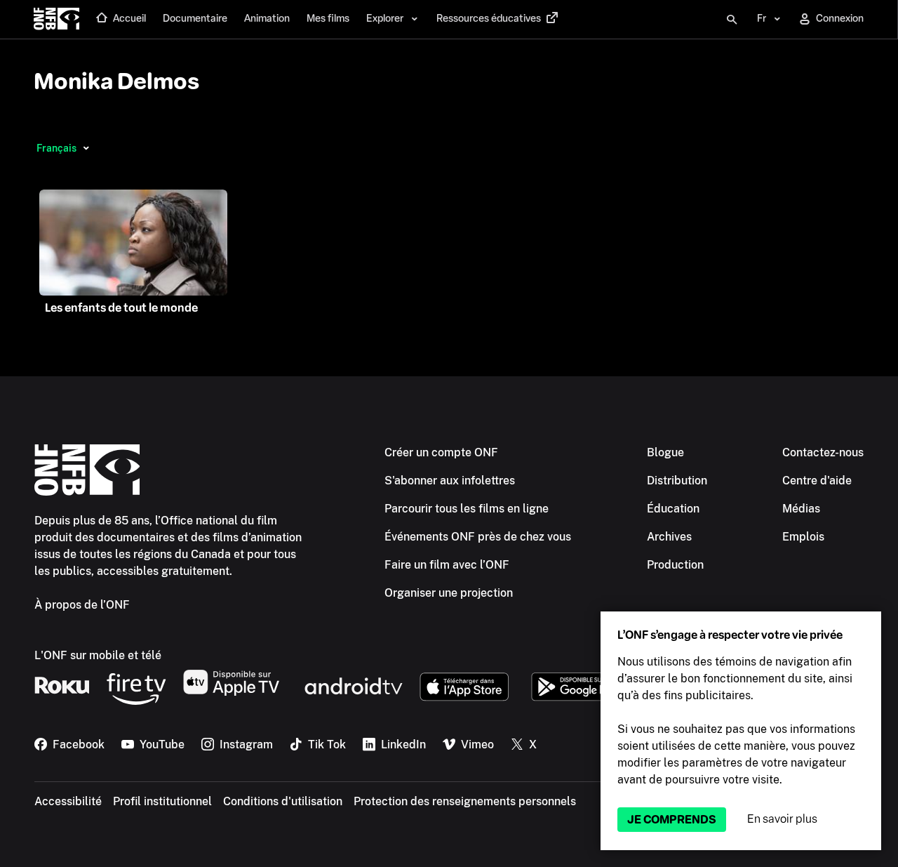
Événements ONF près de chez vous (477, 536)
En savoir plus (782, 819)
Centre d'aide (817, 480)
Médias (801, 508)
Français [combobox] (56, 148)
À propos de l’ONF (82, 604)
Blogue (665, 452)
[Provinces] (86, 148)
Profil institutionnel (162, 801)
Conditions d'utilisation (282, 801)
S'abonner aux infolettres (449, 480)
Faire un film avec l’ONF (446, 564)
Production (675, 564)
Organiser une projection (448, 593)
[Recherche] (731, 19)
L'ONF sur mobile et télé (97, 655)
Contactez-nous (823, 452)
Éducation (673, 508)
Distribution (677, 480)
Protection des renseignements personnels (465, 801)
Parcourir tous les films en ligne (466, 508)
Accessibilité (68, 801)
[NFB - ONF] (56, 20)
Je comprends (671, 819)
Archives (669, 536)
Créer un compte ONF (441, 452)
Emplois (803, 536)
